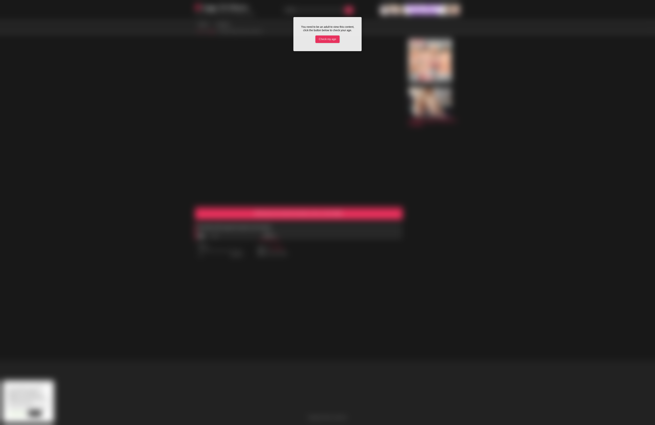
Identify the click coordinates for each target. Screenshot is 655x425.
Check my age (327, 39)
